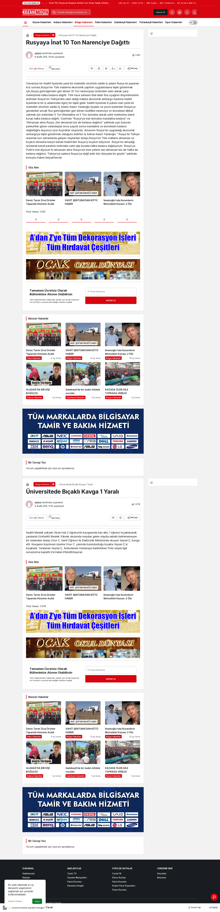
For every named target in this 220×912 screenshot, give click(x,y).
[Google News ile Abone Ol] (36, 68)
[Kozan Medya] (35, 11)
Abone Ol (160, 12)
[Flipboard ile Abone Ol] (54, 68)
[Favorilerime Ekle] (99, 68)
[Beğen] (92, 68)
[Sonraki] (46, 3)
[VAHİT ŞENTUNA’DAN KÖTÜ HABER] (83, 189)
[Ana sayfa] (25, 22)
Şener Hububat (69, 903)
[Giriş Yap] (187, 12)
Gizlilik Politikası (15, 901)
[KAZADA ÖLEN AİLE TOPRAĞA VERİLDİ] (122, 380)
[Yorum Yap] (106, 68)
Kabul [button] (37, 901)
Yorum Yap (195, 907)
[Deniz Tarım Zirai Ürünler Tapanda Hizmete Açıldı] (44, 189)
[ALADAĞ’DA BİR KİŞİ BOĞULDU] (43, 380)
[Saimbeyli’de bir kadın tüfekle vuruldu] (83, 380)
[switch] (193, 22)
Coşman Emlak (85, 903)
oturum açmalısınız (63, 468)
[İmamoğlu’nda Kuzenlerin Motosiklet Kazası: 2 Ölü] (122, 189)
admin (38, 53)
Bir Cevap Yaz (37, 462)
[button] (180, 12)
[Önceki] (42, 3)
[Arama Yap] (172, 12)
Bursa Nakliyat (112, 903)
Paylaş (214, 907)
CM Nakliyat (98, 903)
